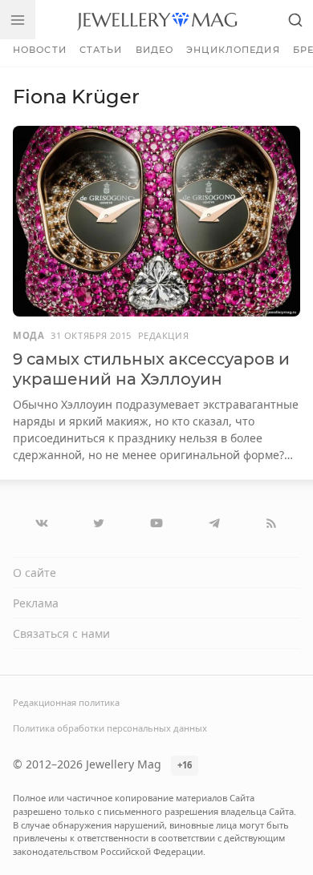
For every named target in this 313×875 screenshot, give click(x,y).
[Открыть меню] (17, 19)
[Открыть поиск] (295, 19)
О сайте (34, 572)
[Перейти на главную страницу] (157, 19)
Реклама (36, 603)
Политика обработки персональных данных (110, 728)
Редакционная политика (66, 702)
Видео (155, 49)
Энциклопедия (232, 49)
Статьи (101, 49)
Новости (40, 49)
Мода (28, 335)
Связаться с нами (61, 633)
